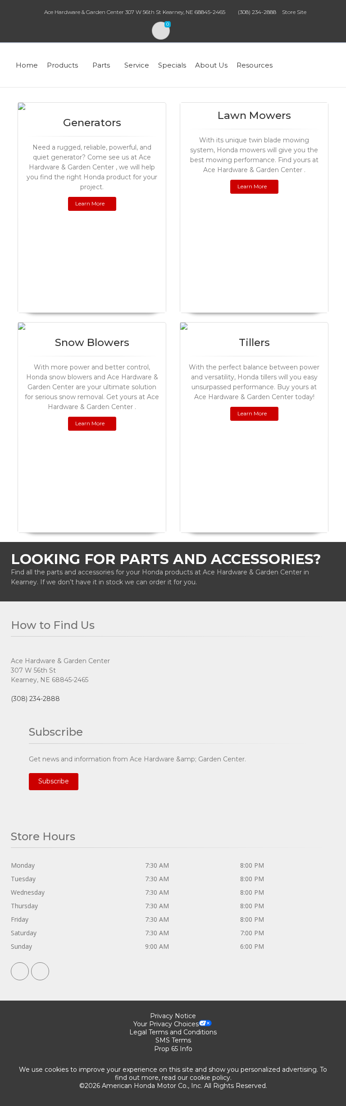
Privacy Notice (173, 1016)
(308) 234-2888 (257, 12)
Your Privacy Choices (166, 1024)
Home (27, 65)
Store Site (294, 12)
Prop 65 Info (173, 1049)
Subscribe (53, 781)
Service (136, 65)
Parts (101, 65)
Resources (255, 65)
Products (62, 65)
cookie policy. (211, 1078)
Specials (172, 65)
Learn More (90, 203)
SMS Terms (173, 1040)
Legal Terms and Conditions (173, 1032)
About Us (211, 65)
